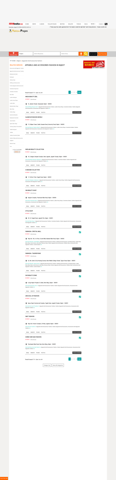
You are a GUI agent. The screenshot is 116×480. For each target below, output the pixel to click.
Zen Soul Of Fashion (32, 296)
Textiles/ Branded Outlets (15, 135)
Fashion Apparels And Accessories (16, 85)
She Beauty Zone (31, 275)
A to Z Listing (17, 149)
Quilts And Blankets (14, 115)
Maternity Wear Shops (14, 106)
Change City (47, 365)
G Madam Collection (32, 170)
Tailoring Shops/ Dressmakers (16, 126)
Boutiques (12, 77)
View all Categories (58, 365)
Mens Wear (12, 109)
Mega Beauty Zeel (31, 96)
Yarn (11, 146)
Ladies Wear (12, 103)
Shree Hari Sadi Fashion (33, 337)
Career (42, 24)
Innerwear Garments (14, 91)
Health (70, 24)
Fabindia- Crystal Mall (33, 231)
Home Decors (33, 243)
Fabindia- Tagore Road (33, 253)
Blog (86, 24)
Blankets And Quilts (14, 74)
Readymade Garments (14, 117)
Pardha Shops (12, 112)
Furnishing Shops (71, 241)
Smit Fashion (29, 316)
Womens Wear (12, 143)
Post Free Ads (102, 54)
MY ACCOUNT (93, 54)
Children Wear (12, 80)
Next (79, 92)
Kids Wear (12, 94)
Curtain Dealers (37, 244)
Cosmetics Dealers (68, 106)
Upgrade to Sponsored (77, 112)
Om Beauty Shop (30, 190)
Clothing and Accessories (15, 82)
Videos (79, 24)
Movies (62, 24)
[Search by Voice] (81, 54)
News (34, 24)
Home (27, 24)
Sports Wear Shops (13, 123)
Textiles (11, 132)
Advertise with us (26, 27)
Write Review (33, 99)
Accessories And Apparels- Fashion (17, 68)
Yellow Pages (52, 24)
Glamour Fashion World (33, 117)
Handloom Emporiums (14, 88)
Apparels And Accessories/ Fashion (17, 71)
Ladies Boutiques (13, 97)
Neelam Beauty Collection (34, 149)
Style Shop (29, 211)
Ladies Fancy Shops (14, 100)
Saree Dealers (12, 120)
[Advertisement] (58, 11)
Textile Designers (13, 129)
